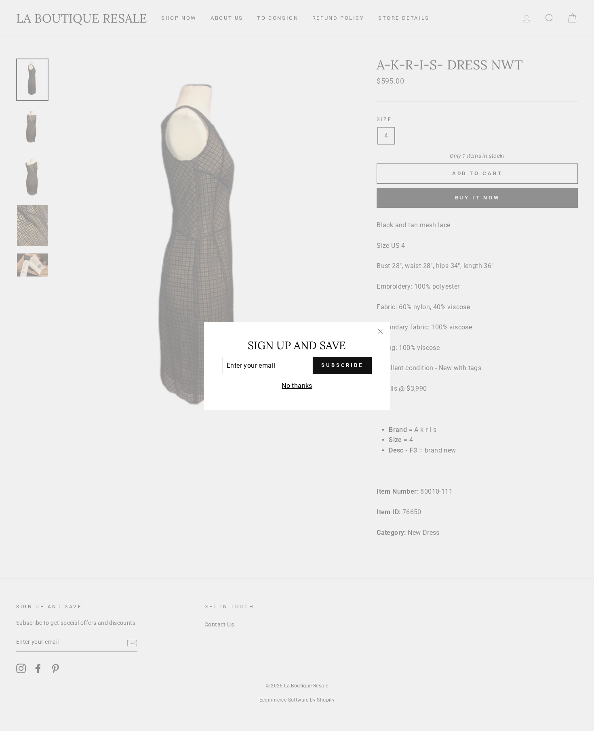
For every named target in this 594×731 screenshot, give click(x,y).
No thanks (297, 386)
